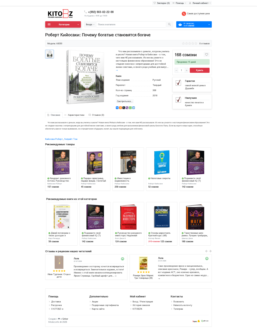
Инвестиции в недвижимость (123, 179)
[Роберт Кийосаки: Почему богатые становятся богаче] (85, 77)
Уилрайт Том (70, 138)
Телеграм (178, 308)
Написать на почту (182, 305)
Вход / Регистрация (143, 301)
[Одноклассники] (120, 107)
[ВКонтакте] (117, 107)
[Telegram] (133, 107)
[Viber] (127, 107)
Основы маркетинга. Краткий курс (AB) (159, 234)
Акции (95, 301)
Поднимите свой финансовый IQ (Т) (191, 179)
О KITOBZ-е (57, 308)
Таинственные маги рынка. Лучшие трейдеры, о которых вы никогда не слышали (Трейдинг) (195, 236)
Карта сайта (98, 308)
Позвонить (178, 301)
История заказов (141, 305)
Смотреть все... (125, 101)
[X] (123, 107)
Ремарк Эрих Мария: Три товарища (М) (59, 276)
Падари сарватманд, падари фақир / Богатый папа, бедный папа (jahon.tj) (93, 182)
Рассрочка (56, 305)
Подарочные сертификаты (105, 305)
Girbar (65, 318)
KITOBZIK (137, 308)
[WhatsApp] (130, 107)
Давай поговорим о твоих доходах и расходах (59, 235)
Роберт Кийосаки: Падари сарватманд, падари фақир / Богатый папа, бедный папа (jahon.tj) (143, 275)
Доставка (56, 301)
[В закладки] (207, 54)
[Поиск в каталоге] (169, 24)
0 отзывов (204, 43)
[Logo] (60, 13)
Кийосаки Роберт (54, 138)
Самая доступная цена (198, 13)
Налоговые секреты (160, 178)
